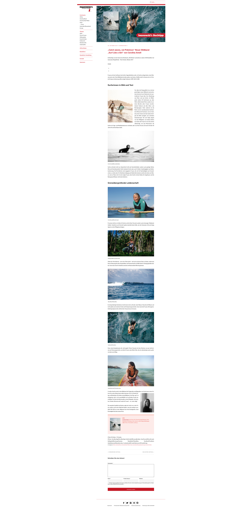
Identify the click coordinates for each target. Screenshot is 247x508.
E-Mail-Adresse (126, 478)
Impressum (82, 62)
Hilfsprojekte (83, 37)
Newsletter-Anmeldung (85, 55)
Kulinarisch (82, 41)
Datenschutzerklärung (135, 505)
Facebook (123, 502)
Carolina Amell (125, 419)
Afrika (81, 17)
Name (109, 478)
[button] (243, 504)
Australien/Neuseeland (85, 26)
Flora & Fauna (83, 35)
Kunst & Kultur (83, 39)
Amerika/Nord (83, 18)
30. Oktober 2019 (113, 45)
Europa (81, 28)
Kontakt (82, 58)
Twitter (127, 502)
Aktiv (81, 33)
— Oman (82, 24)
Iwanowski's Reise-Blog (86, 9)
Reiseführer (83, 51)
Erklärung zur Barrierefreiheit (148, 505)
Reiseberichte (83, 42)
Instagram (130, 502)
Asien (81, 22)
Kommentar (110, 463)
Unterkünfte (83, 44)
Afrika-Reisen (83, 48)
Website (141, 478)
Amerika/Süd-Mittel (84, 20)
